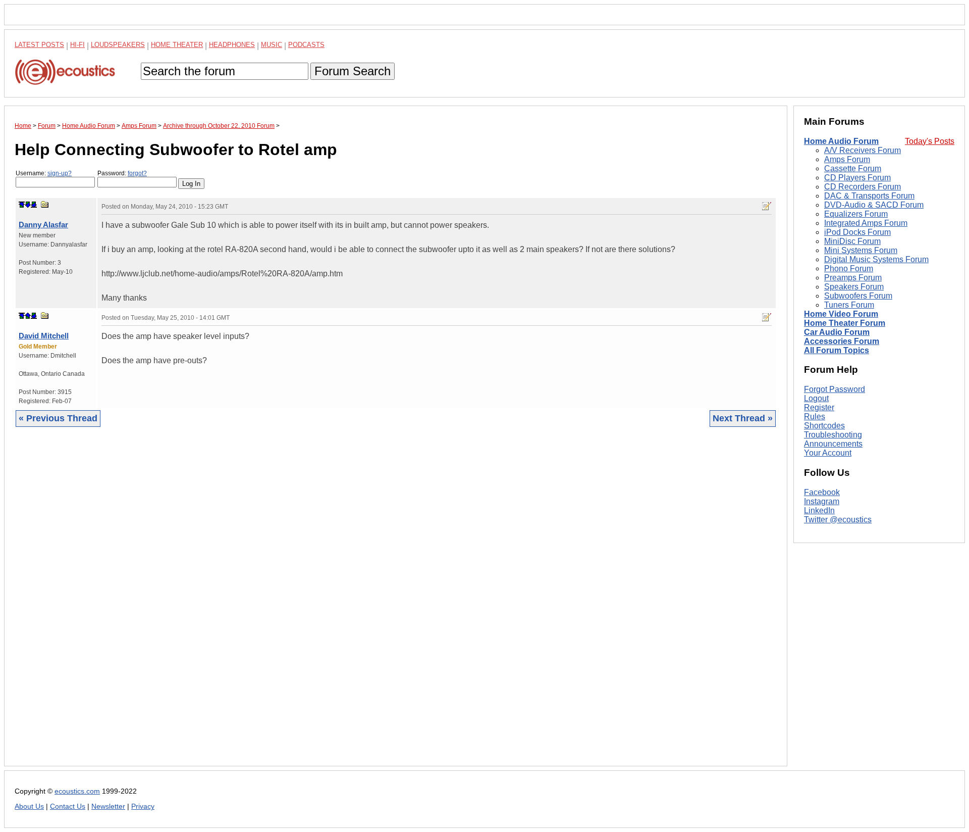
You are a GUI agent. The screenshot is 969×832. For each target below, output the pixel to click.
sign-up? (59, 173)
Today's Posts (929, 141)
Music (271, 44)
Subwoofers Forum (858, 295)
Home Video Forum (841, 314)
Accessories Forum (841, 341)
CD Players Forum (857, 177)
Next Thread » (743, 418)
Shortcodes (824, 425)
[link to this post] (45, 204)
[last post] (34, 205)
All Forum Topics (836, 350)
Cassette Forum (852, 168)
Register (819, 407)
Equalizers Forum (856, 214)
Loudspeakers (118, 44)
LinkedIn (819, 510)
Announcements (833, 443)
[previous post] (28, 316)
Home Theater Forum (844, 323)
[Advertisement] (317, 604)
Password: (122, 173)
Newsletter (108, 806)
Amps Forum (847, 159)
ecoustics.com (77, 791)
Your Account (827, 453)
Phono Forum (848, 268)
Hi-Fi (77, 44)
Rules (814, 416)
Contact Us (67, 806)
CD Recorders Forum (862, 186)
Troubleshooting (833, 434)
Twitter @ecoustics (838, 519)
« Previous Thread (58, 418)
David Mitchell (44, 335)
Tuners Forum (849, 305)
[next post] (28, 205)
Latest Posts (39, 44)
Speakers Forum (854, 286)
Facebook (822, 492)
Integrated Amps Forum (865, 223)
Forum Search (352, 71)
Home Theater (177, 44)
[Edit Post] (767, 206)
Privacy (142, 806)
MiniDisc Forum (852, 241)
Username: (44, 173)
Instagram (821, 501)
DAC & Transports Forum (869, 195)
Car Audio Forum (837, 332)
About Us (29, 806)
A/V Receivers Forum (862, 150)
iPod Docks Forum (857, 232)
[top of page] (22, 205)
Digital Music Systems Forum (876, 259)
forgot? (137, 173)
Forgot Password (834, 389)
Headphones (232, 44)
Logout (816, 398)
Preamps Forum (853, 277)
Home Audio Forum (841, 141)
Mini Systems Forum (860, 250)
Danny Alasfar (43, 224)
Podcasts (306, 44)
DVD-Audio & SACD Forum (874, 205)
